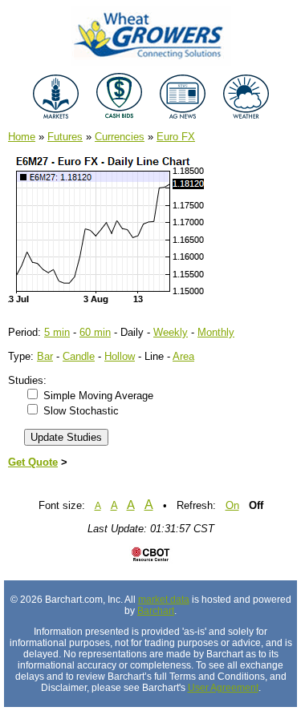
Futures (65, 137)
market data (163, 599)
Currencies (119, 137)
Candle (79, 356)
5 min (57, 332)
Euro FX (176, 137)
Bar (45, 356)
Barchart (155, 610)
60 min (95, 332)
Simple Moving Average (98, 396)
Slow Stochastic (81, 411)
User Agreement (223, 687)
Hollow (119, 356)
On (232, 505)
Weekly (170, 332)
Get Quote (33, 462)
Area (183, 356)
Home (21, 137)
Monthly (215, 332)
